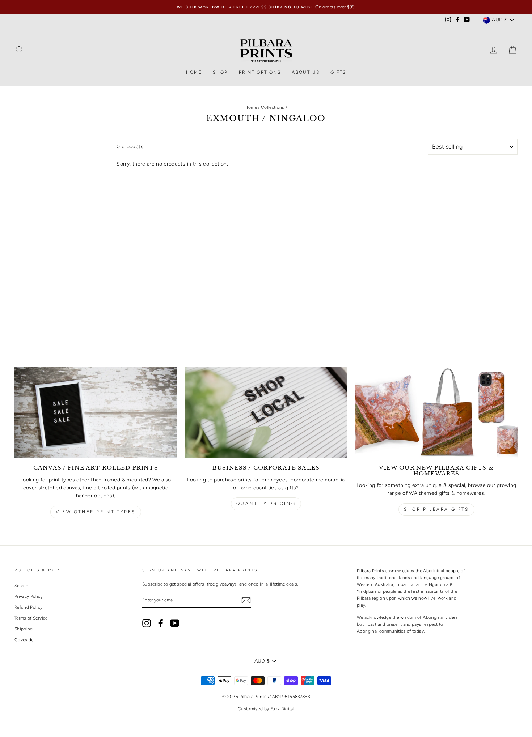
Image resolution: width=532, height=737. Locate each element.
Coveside (24, 639)
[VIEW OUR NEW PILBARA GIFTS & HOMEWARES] (436, 412)
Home (194, 72)
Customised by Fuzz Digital (266, 708)
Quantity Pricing (266, 503)
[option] (266, 7)
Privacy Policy (28, 596)
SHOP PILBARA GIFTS (436, 509)
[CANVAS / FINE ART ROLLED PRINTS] (95, 412)
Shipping (23, 628)
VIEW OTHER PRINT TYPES (96, 511)
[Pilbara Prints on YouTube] (174, 623)
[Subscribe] (246, 600)
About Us (306, 72)
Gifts (338, 72)
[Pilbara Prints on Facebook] (160, 623)
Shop (220, 72)
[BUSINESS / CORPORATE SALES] (266, 412)
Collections (272, 107)
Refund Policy (28, 607)
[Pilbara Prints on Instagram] (146, 623)
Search (21, 585)
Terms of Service (31, 618)
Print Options (260, 72)
